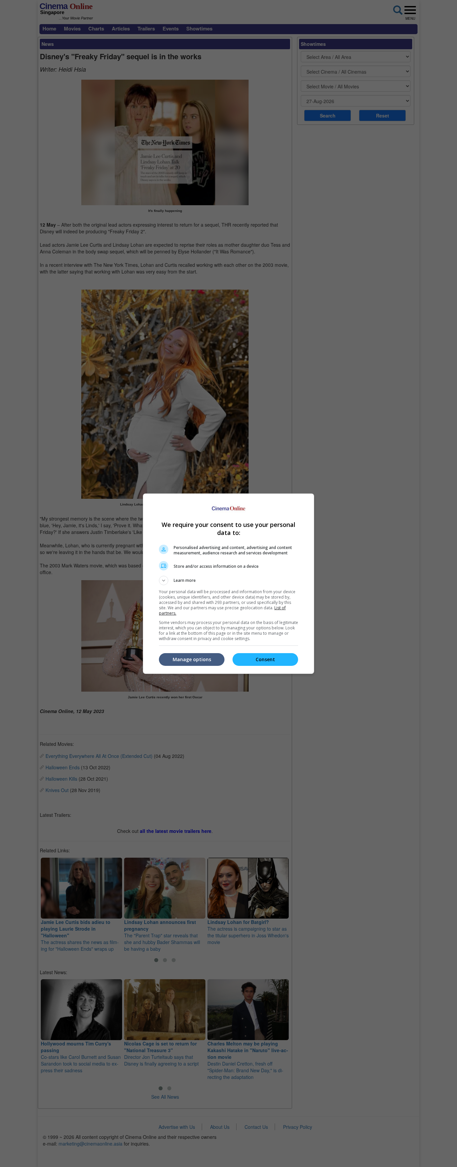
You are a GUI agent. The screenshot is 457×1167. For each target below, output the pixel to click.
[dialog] (228, 583)
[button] (228, 580)
